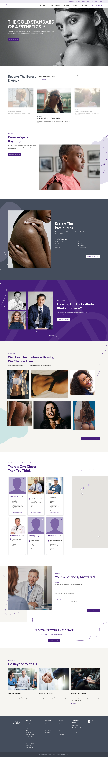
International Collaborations (29, 740)
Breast (57, 582)
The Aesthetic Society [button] (76, 721)
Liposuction (57, 243)
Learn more (11, 702)
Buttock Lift (57, 247)
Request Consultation (17, 512)
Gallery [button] (61, 720)
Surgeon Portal (75, 725)
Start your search (64, 319)
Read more (42, 702)
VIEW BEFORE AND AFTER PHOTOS (90, 438)
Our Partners (28, 732)
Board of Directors (30, 734)
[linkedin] (92, 720)
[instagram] (89, 720)
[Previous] (97, 82)
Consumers (71, 1)
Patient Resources (55, 5)
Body (56, 591)
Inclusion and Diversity (31, 736)
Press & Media (75, 730)
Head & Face (58, 600)
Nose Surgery (81, 241)
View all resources (14, 154)
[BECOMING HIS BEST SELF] (21, 97)
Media (88, 1)
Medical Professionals (80, 1)
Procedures (66, 5)
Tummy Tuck (57, 245)
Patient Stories (12, 73)
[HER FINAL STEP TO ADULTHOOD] (54, 100)
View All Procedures (93, 256)
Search (92, 5)
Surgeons (28, 728)
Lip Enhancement (82, 247)
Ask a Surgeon (84, 5)
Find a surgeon (13, 39)
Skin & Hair (47, 732)
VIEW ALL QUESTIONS (93, 610)
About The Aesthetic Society (30, 725)
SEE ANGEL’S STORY (41, 126)
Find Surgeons (43, 5)
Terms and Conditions (30, 743)
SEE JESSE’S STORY (11, 116)
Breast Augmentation (59, 241)
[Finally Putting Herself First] (87, 97)
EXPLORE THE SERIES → (45, 79)
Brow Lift (80, 243)
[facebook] (89, 721)
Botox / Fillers (81, 245)
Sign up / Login (99, 5)
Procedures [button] (48, 720)
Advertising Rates (75, 732)
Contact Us (28, 745)
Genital (46, 728)
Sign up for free (54, 640)
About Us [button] (28, 720)
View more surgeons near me (91, 469)
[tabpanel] (22, 686)
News (101, 1)
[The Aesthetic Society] (12, 5)
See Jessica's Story (78, 117)
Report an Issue (29, 747)
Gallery (75, 5)
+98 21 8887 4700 (53, 497)
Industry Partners (94, 1)
